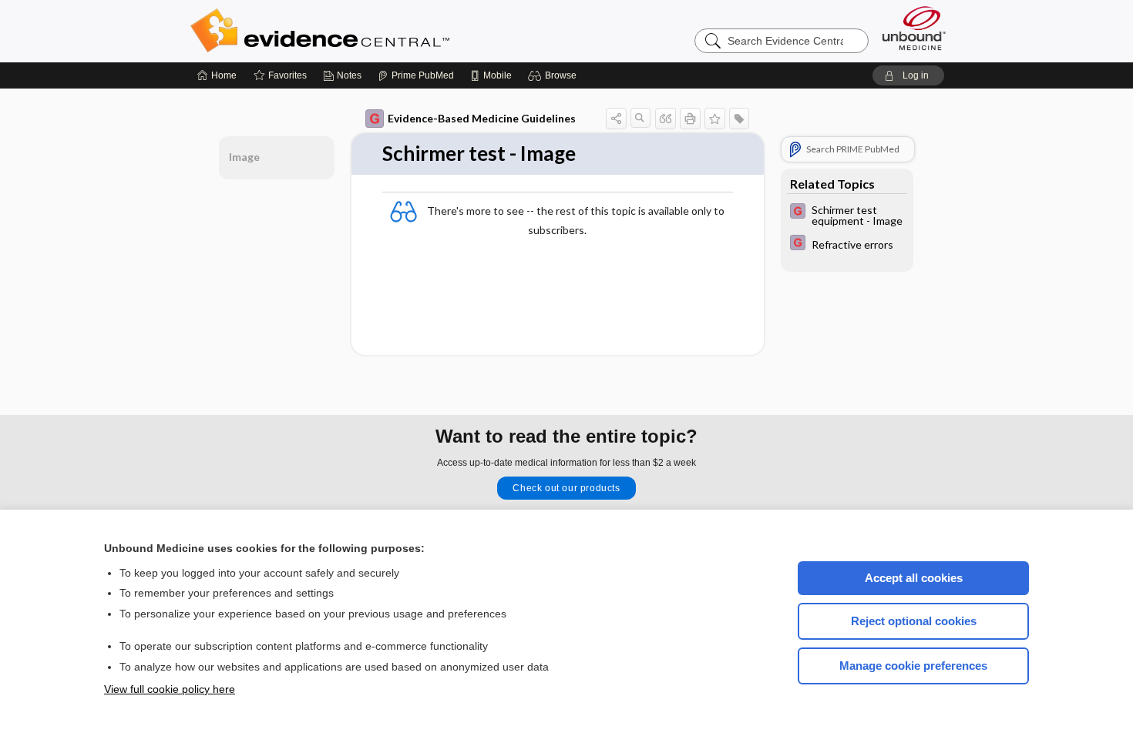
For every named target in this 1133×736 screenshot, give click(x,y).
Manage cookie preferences (913, 665)
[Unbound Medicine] (914, 28)
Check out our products (566, 488)
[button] (554, 75)
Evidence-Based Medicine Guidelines (482, 118)
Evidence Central (381, 31)
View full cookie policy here (169, 689)
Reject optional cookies (914, 620)
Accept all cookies (914, 577)
